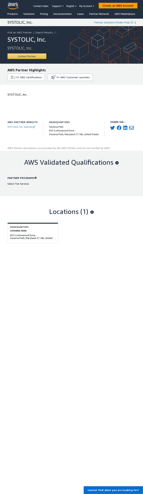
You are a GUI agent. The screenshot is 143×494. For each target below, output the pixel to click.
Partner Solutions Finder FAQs (112, 22)
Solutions (29, 13)
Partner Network (99, 13)
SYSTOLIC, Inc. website (19, 126)
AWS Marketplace (125, 13)
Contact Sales (40, 5)
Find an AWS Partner (19, 32)
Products (12, 13)
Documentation (62, 13)
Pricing (44, 13)
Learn (80, 13)
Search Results (44, 32)
